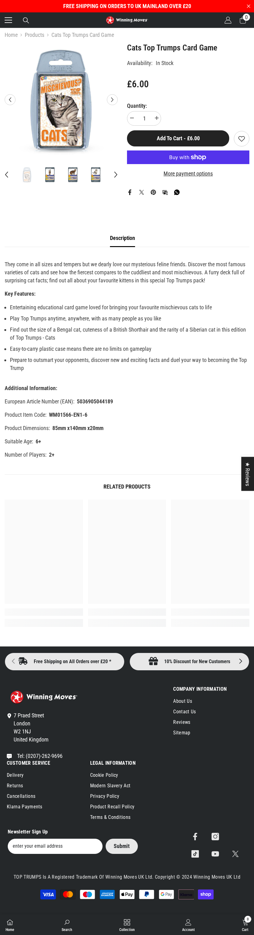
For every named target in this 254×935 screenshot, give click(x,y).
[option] (61, 99)
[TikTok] (195, 854)
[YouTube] (215, 854)
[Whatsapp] (177, 192)
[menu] (8, 20)
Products (34, 35)
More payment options (188, 173)
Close (248, 6)
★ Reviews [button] (247, 474)
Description (122, 238)
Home (11, 35)
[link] (44, 612)
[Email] (165, 192)
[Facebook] (130, 192)
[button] (10, 99)
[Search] (26, 20)
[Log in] (228, 20)
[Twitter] (141, 192)
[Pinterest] (153, 192)
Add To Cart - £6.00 (178, 138)
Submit (122, 846)
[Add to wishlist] (241, 138)
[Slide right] (240, 661)
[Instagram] (215, 836)
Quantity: (137, 105)
